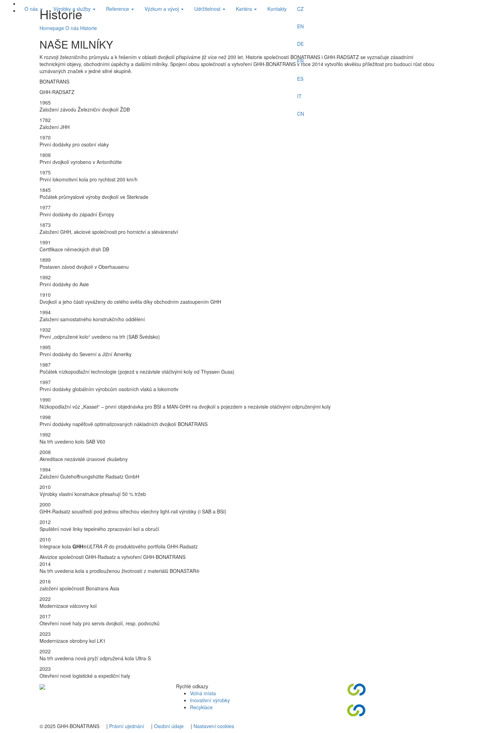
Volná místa (203, 693)
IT (299, 96)
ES (300, 78)
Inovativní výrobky (210, 700)
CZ (300, 8)
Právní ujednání (126, 726)
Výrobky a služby (72, 8)
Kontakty (277, 8)
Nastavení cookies (214, 726)
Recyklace (201, 707)
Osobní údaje (169, 726)
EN (300, 26)
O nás (31, 8)
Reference (118, 8)
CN (300, 113)
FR (300, 61)
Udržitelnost (208, 8)
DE (300, 43)
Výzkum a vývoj (162, 8)
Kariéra (244, 8)
